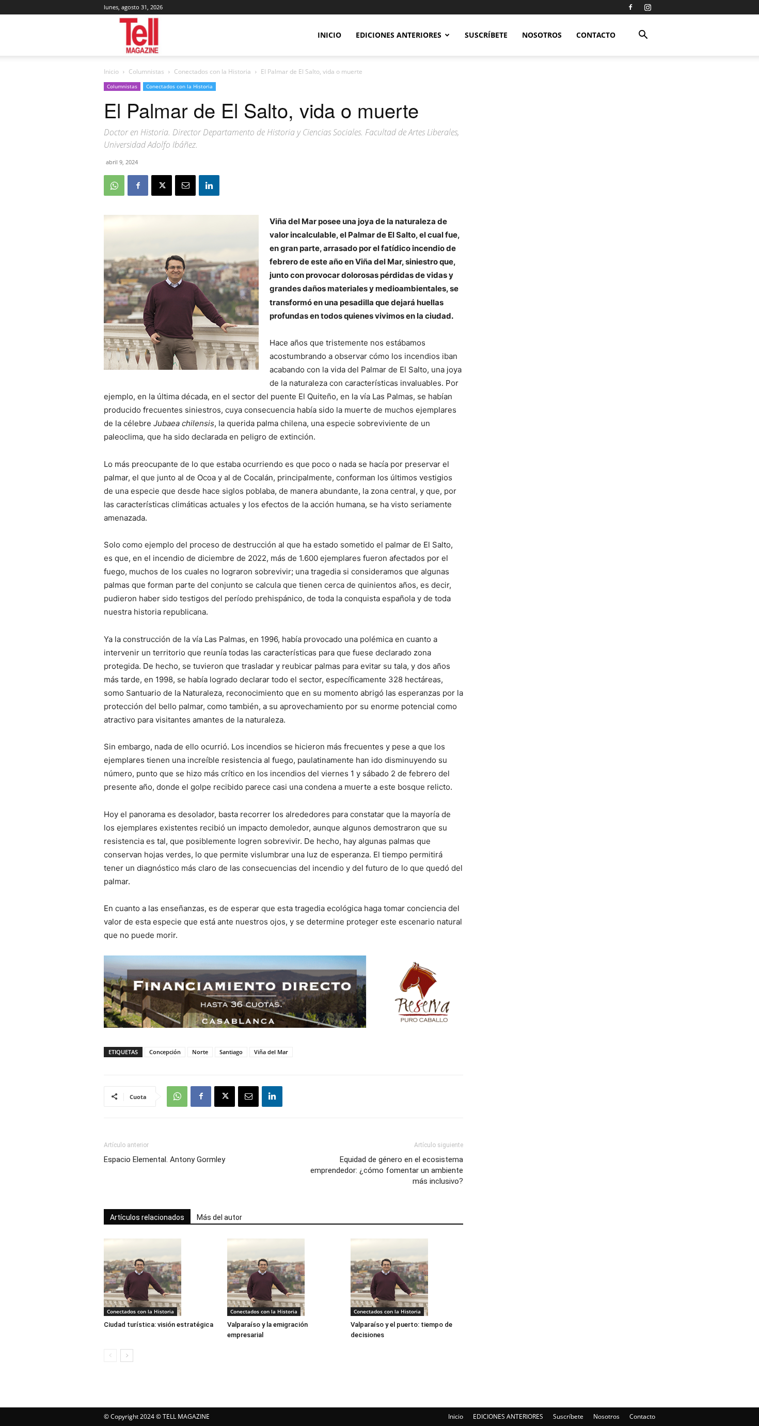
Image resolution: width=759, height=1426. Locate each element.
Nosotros (542, 35)
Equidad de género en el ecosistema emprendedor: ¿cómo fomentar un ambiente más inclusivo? (386, 1170)
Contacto (595, 35)
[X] (161, 185)
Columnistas (146, 71)
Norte (200, 1052)
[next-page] (126, 1355)
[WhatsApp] (114, 185)
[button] (642, 36)
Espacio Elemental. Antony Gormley (164, 1159)
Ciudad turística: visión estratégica (158, 1324)
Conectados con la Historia (212, 71)
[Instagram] (647, 7)
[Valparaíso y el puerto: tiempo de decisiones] (407, 1277)
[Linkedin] (209, 185)
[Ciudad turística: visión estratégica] (160, 1277)
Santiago (231, 1052)
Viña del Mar (271, 1052)
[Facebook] (630, 7)
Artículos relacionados (147, 1217)
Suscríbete (486, 35)
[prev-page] (110, 1355)
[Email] (185, 185)
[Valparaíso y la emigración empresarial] (283, 1277)
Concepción (165, 1052)
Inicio (329, 35)
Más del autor (219, 1217)
